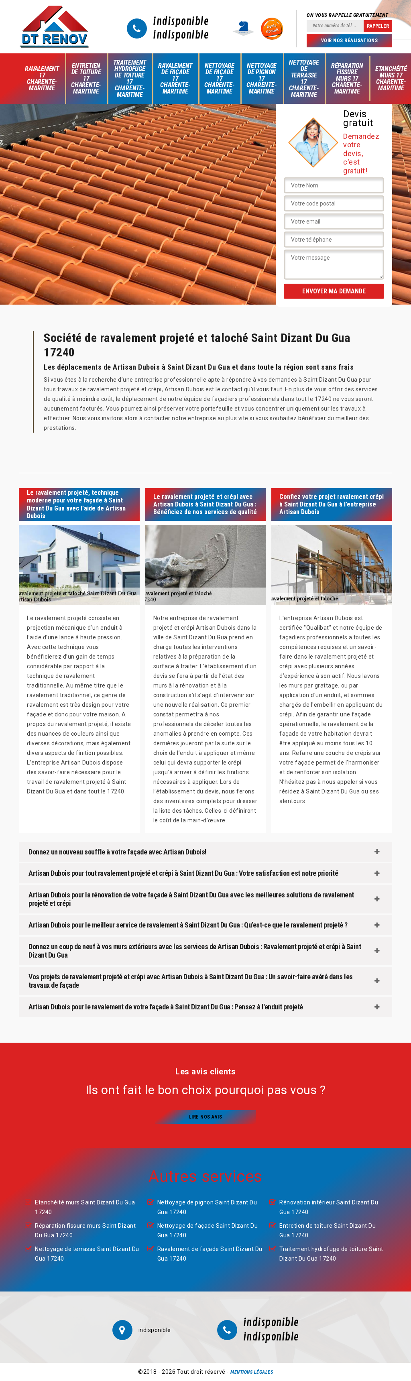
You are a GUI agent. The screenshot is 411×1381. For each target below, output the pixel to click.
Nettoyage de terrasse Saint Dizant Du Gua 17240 (87, 1254)
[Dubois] (54, 26)
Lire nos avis (205, 1117)
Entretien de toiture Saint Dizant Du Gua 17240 (327, 1230)
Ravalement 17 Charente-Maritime (42, 78)
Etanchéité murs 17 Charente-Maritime (391, 78)
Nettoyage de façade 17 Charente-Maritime (219, 78)
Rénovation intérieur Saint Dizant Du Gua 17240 (328, 1207)
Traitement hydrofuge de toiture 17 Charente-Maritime (129, 78)
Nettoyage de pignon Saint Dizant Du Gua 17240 (207, 1207)
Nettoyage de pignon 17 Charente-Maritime (261, 78)
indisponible (181, 21)
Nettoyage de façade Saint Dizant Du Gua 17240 (207, 1230)
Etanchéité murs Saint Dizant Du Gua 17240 (85, 1207)
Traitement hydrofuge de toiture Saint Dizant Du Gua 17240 (331, 1254)
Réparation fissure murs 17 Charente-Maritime (347, 78)
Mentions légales (251, 1372)
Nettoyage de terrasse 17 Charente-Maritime (304, 78)
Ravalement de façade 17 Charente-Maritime (175, 78)
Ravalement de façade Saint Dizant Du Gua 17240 (209, 1254)
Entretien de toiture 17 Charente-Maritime (86, 78)
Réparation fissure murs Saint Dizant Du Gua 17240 (85, 1230)
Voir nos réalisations (349, 40)
